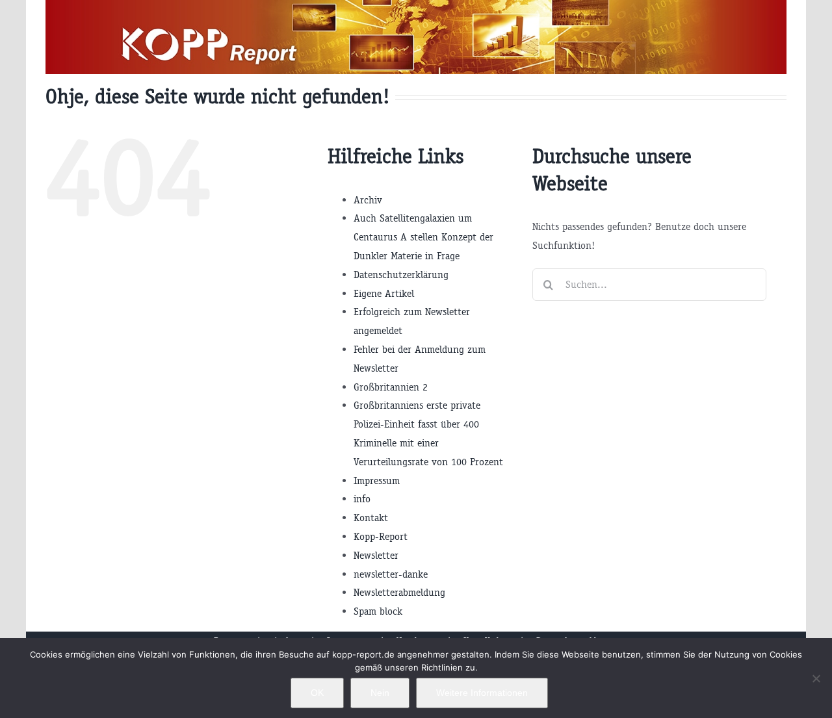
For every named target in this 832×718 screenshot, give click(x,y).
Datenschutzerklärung (401, 274)
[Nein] (815, 678)
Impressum (377, 480)
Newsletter (376, 555)
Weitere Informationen (482, 692)
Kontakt (371, 517)
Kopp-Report (381, 536)
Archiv (368, 200)
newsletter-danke (391, 574)
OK (317, 692)
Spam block (378, 611)
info (362, 499)
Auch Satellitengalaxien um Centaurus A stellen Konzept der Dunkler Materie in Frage (423, 237)
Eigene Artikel (384, 293)
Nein (379, 692)
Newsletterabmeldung (399, 592)
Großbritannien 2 (391, 387)
